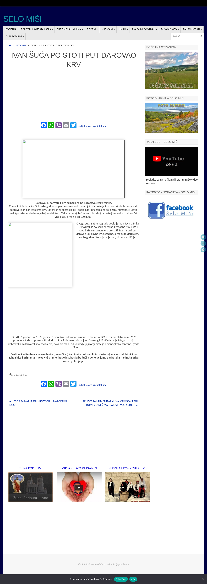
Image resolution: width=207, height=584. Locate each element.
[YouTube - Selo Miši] (203, 237)
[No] (203, 579)
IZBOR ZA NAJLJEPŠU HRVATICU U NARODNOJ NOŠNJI (38, 403)
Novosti (21, 45)
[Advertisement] (73, 97)
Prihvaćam (121, 579)
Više (133, 579)
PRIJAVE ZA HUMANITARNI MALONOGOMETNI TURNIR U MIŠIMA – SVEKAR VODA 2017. (110, 403)
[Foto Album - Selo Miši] (203, 249)
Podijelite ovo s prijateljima (92, 126)
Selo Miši (22, 19)
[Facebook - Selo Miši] (203, 243)
